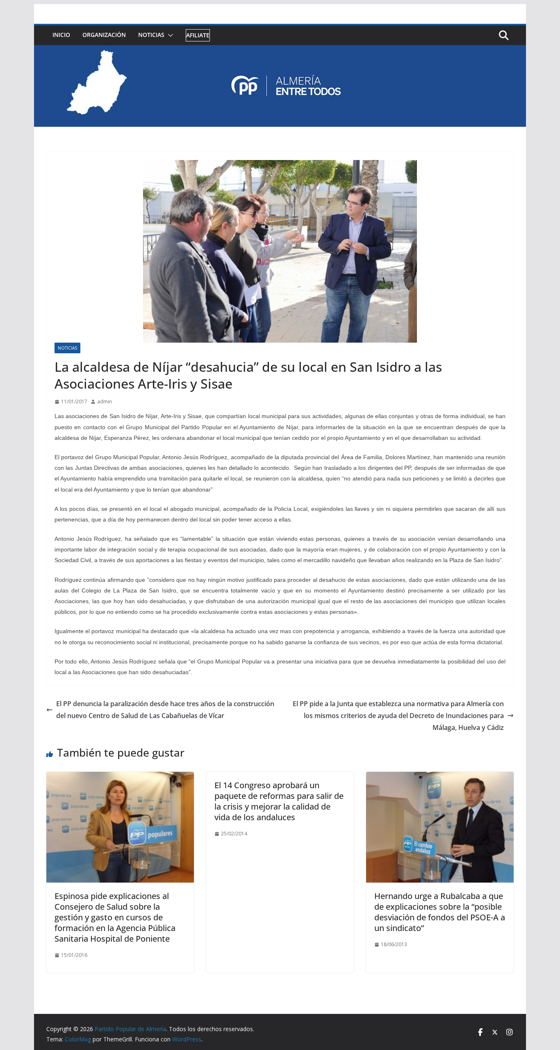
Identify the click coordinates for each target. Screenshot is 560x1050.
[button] (168, 35)
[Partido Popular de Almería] (280, 50)
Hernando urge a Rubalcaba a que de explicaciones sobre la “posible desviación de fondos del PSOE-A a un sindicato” (439, 911)
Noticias (151, 35)
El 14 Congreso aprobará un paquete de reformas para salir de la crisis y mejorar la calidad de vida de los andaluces (279, 801)
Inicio (61, 35)
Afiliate (197, 35)
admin (104, 401)
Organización (104, 35)
